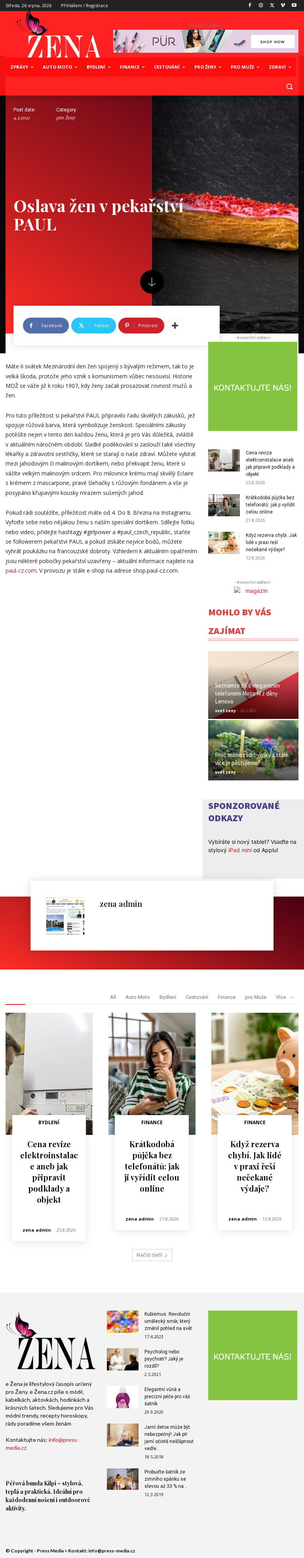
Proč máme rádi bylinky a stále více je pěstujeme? (251, 759)
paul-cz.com (21, 570)
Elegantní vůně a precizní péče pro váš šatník (167, 1397)
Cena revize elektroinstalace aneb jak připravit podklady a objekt (49, 1171)
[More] (175, 325)
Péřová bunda (24, 1483)
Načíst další (149, 1254)
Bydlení (168, 997)
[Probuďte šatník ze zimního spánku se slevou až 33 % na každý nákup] (123, 1478)
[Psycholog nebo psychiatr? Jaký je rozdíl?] (123, 1359)
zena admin (121, 903)
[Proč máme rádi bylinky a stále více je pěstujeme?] (253, 750)
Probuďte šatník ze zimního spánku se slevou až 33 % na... (165, 1479)
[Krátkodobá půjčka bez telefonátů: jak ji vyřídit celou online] (224, 505)
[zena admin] (69, 916)
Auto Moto (137, 997)
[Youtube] (293, 5)
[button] (289, 86)
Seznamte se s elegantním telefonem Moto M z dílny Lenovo (247, 693)
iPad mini (240, 850)
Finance (227, 997)
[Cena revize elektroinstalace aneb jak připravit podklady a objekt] (224, 460)
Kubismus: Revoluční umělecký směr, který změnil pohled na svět (168, 1321)
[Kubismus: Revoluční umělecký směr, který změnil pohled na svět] (123, 1322)
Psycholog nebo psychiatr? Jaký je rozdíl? (163, 1359)
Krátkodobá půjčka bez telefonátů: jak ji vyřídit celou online (270, 505)
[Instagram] (261, 5)
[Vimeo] (282, 5)
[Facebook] (250, 5)
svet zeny (225, 710)
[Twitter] (272, 5)
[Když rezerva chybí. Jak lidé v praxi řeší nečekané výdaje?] (224, 543)
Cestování (197, 997)
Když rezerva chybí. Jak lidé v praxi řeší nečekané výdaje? (271, 542)
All (113, 997)
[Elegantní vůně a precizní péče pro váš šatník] (123, 1397)
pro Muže (255, 997)
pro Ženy (65, 118)
